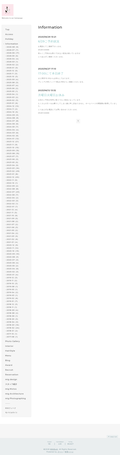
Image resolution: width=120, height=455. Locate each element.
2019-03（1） (13, 295)
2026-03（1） (13, 62)
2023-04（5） (13, 165)
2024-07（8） (13, 121)
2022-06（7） (13, 195)
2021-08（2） (13, 221)
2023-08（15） (13, 153)
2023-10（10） (13, 148)
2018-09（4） (13, 310)
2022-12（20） (13, 177)
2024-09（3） (13, 115)
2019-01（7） (13, 301)
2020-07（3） (13, 260)
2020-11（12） (13, 248)
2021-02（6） (13, 239)
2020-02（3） (13, 272)
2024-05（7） (13, 127)
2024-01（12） (13, 139)
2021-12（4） (13, 210)
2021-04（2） (13, 233)
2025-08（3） (13, 82)
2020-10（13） (13, 251)
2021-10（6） (13, 215)
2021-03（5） (13, 236)
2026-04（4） (13, 59)
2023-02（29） (14, 171)
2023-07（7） (13, 156)
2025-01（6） (13, 103)
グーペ (60, 452)
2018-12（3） (13, 304)
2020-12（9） (13, 245)
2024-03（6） (13, 133)
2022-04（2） (13, 198)
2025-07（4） (13, 85)
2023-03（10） (13, 168)
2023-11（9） (13, 145)
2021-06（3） (13, 227)
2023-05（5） (13, 162)
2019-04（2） (13, 292)
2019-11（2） (12, 281)
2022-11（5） (12, 180)
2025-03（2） (13, 97)
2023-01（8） (13, 174)
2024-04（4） (13, 130)
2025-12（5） (13, 71)
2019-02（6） (13, 298)
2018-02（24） (13, 328)
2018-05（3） (13, 319)
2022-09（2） (13, 186)
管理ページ (69, 452)
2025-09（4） (13, 79)
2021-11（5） (12, 213)
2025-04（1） (13, 94)
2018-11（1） (12, 307)
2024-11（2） (13, 109)
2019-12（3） (13, 278)
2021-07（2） (13, 224)
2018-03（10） (13, 325)
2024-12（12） (13, 106)
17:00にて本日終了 (51, 73)
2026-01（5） (13, 68)
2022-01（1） (13, 207)
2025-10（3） (13, 76)
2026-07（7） (13, 50)
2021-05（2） (13, 230)
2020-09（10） (13, 254)
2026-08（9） (13, 47)
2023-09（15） (13, 150)
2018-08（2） (13, 313)
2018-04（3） (13, 322)
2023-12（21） (13, 142)
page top (113, 437)
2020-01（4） (13, 275)
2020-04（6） (13, 269)
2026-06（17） (13, 53)
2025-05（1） (13, 91)
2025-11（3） (12, 74)
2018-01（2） (13, 331)
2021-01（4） (13, 242)
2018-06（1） (13, 316)
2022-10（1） (13, 183)
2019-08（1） (13, 286)
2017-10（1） (12, 334)
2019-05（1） (13, 289)
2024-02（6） (13, 136)
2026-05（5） (13, 56)
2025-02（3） (13, 100)
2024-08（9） (13, 118)
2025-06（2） (13, 88)
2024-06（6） (13, 124)
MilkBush (54, 449)
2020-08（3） (13, 257)
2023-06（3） (13, 159)
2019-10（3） (13, 283)
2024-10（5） (13, 112)
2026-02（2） (13, 65)
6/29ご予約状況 (48, 41)
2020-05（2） (13, 266)
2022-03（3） (13, 201)
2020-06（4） (13, 263)
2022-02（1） (13, 204)
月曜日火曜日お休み (51, 95)
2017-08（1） (13, 337)
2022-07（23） (14, 192)
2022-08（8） (13, 189)
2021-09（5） (13, 218)
